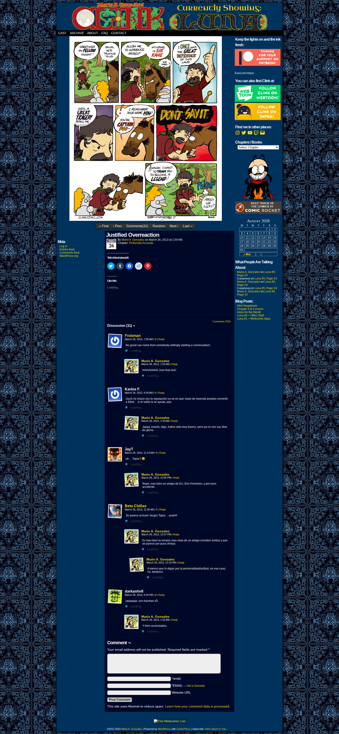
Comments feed (69, 252)
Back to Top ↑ (220, 729)
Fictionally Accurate (141, 243)
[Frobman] (115, 347)
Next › (174, 226)
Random (159, 226)
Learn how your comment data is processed (197, 706)
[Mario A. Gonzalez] (131, 372)
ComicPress (183, 729)
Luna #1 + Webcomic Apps (254, 318)
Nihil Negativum (247, 305)
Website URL (181, 692)
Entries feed (66, 249)
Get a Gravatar (196, 685)
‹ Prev (117, 226)
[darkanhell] (115, 596)
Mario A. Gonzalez (133, 239)
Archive (77, 33)
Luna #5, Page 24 (266, 278)
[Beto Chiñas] (115, 517)
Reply (161, 339)
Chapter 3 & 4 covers (250, 309)
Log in (63, 246)
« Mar (247, 254)
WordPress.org (68, 256)
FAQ (104, 33)
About (92, 33)
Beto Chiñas (135, 506)
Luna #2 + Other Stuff (250, 315)
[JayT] (115, 454)
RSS (207, 729)
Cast (62, 33)
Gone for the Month (249, 312)
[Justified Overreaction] (145, 220)
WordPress (164, 729)
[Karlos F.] (115, 394)
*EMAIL (188, 685)
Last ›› (188, 226)
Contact (119, 33)
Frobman (133, 336)
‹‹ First (103, 226)
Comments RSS (222, 321)
